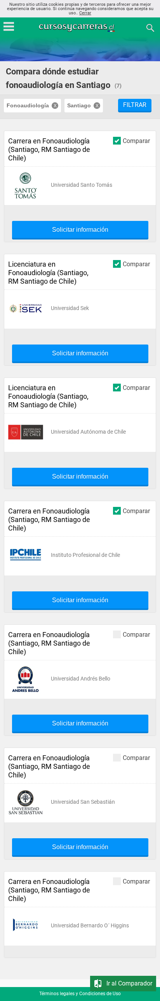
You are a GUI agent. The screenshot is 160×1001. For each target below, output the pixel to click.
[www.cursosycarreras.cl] (81, 27)
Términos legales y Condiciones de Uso (80, 993)
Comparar (136, 140)
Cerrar (85, 13)
